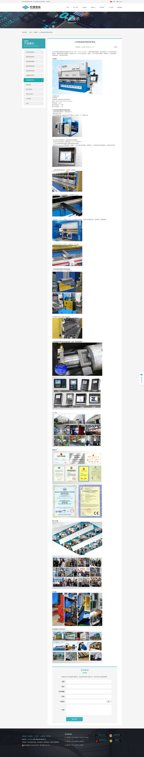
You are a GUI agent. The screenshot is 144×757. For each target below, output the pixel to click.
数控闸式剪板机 (30, 66)
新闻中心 (93, 7)
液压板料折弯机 (30, 70)
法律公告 (24, 736)
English (120, 1)
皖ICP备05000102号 (45, 745)
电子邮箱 (61, 691)
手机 (62, 696)
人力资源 (110, 7)
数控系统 (28, 84)
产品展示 (84, 7)
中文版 (113, 1)
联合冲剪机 (29, 89)
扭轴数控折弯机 (30, 75)
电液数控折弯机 (30, 80)
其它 (27, 103)
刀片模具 (28, 98)
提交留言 (74, 719)
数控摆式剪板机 (30, 56)
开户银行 (36, 736)
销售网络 (119, 7)
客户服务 (102, 7)
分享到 (115, 47)
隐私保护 (30, 736)
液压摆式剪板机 (30, 52)
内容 (62, 710)
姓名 (62, 686)
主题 (62, 681)
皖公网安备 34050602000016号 (31, 745)
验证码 (61, 701)
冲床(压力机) (29, 94)
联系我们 (48, 736)
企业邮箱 (42, 736)
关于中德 (75, 7)
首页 (68, 7)
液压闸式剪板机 (30, 61)
